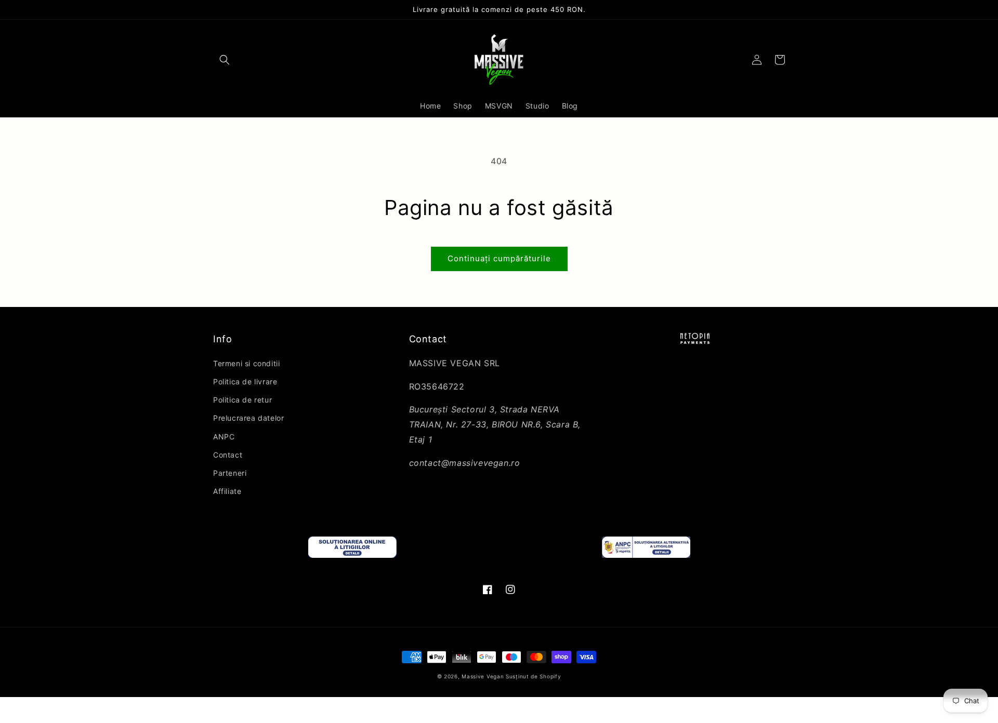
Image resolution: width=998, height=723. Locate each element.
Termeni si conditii (246, 363)
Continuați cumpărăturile (499, 258)
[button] (224, 59)
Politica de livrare (245, 381)
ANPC (223, 436)
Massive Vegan (483, 676)
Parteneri (229, 472)
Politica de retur (242, 399)
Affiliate (227, 491)
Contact (227, 454)
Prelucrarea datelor (248, 417)
